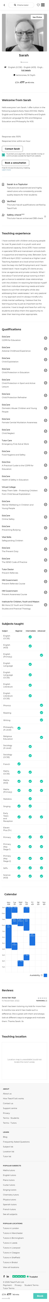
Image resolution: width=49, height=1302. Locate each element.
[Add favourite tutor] (38, 5)
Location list (8, 1151)
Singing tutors (9, 1190)
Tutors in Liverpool (11, 1248)
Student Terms (31, 1285)
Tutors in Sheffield (11, 1257)
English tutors (9, 1175)
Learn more (6, 170)
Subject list (8, 1146)
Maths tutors (9, 1170)
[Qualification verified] (45, 338)
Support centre (10, 1108)
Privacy (6, 1113)
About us (7, 1093)
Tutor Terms (8, 1288)
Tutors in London (11, 1228)
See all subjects (10, 1214)
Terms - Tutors (9, 1123)
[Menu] (43, 5)
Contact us (8, 1103)
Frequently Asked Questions (16, 1142)
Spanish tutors (9, 1204)
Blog (5, 1137)
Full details (26, 70)
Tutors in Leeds (10, 1243)
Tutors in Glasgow (11, 1252)
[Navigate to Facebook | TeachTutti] (4, 1277)
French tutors (9, 1209)
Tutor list (7, 1156)
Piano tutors (8, 1180)
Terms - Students (11, 1118)
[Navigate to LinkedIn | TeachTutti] (8, 1277)
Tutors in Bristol (10, 1262)
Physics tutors (9, 1199)
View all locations (11, 1267)
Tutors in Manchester (13, 1233)
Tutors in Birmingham (13, 1238)
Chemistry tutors (11, 1195)
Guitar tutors (9, 1185)
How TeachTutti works (13, 1098)
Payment (7, 1285)
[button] (45, 216)
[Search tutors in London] (4, 5)
